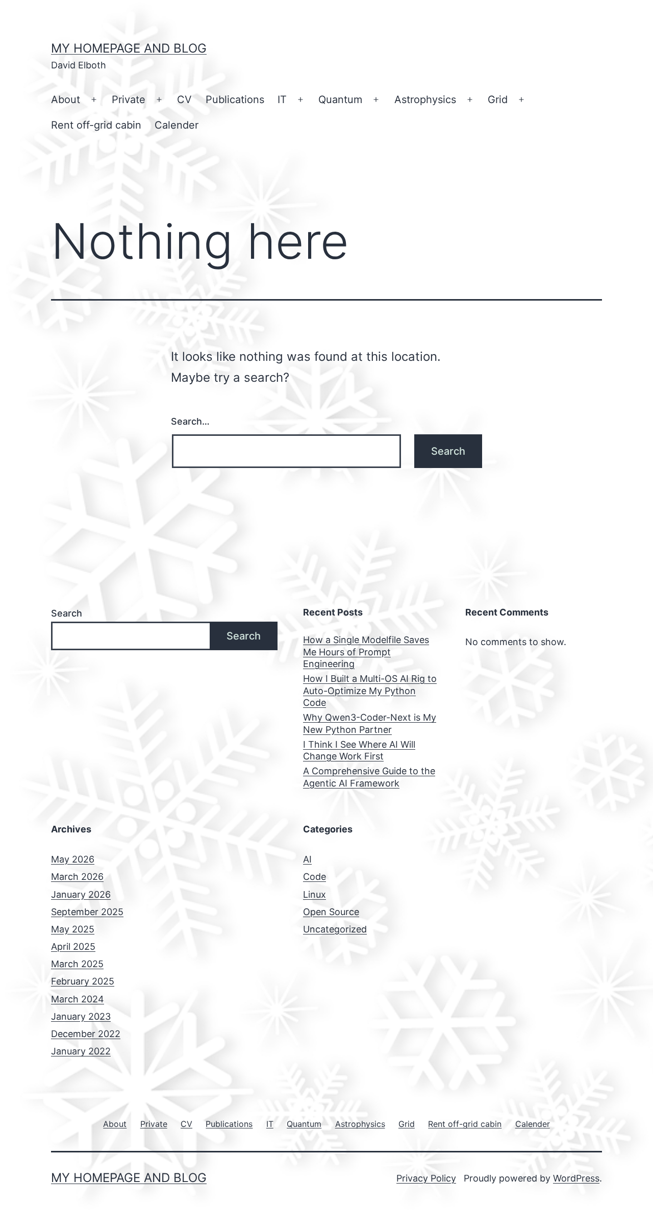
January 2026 (81, 894)
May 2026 (72, 859)
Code (314, 876)
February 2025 (82, 981)
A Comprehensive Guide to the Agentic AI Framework (369, 777)
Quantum (340, 99)
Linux (314, 894)
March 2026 (77, 876)
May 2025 (72, 929)
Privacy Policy (426, 1178)
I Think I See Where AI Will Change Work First (359, 750)
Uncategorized (335, 929)
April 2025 (73, 946)
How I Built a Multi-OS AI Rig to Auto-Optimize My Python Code (370, 690)
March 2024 (77, 999)
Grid (498, 99)
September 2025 (87, 911)
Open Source (331, 911)
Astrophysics (425, 99)
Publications (235, 99)
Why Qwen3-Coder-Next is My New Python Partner (369, 723)
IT (282, 99)
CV (184, 99)
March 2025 (77, 963)
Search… (190, 421)
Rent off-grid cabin (96, 125)
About (65, 99)
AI (307, 859)
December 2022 (85, 1033)
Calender (176, 125)
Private (128, 99)
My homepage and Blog (129, 48)
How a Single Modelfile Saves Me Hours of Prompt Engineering (366, 651)
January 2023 (81, 1016)
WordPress (576, 1178)
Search (66, 613)
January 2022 (81, 1051)
